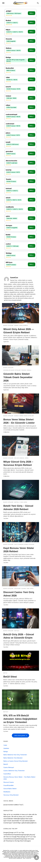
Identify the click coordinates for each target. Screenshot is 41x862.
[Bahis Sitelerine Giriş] (20, 3)
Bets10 (5, 764)
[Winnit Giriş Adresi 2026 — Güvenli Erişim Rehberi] (20, 313)
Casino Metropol (8, 767)
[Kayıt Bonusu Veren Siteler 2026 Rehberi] (20, 532)
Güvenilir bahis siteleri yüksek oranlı (17, 370)
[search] (38, 3)
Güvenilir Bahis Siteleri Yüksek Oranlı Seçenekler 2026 (17, 377)
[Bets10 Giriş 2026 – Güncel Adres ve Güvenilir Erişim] (20, 618)
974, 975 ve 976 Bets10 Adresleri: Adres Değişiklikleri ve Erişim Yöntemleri (20, 718)
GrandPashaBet (8, 785)
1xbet (5, 745)
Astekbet (6, 748)
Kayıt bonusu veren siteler (24, 544)
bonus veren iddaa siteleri (24, 415)
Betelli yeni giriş (20, 502)
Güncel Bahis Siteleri (10, 788)
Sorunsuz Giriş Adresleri (11, 795)
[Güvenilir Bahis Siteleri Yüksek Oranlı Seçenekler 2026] (20, 355)
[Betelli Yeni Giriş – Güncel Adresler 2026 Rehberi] (20, 490)
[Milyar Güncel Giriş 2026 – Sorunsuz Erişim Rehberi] (20, 446)
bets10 (16, 630)
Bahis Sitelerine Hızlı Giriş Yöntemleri (15, 754)
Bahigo (5, 751)
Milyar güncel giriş (21, 458)
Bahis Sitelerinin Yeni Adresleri (12, 758)
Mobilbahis (6, 792)
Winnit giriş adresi (21, 325)
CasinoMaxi (7, 774)
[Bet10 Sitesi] (20, 661)
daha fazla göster (19, 735)
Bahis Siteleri (8, 325)
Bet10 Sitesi (10, 676)
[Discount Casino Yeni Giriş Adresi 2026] (20, 576)
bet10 (5, 673)
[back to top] (36, 857)
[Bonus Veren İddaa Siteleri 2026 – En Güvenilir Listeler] (20, 403)
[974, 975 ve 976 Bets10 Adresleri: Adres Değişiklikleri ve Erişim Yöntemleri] (20, 700)
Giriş (31, 13)
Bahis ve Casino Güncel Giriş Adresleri (15, 761)
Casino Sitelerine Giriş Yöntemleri (14, 770)
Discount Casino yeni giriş (23, 588)
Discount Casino (8, 782)
